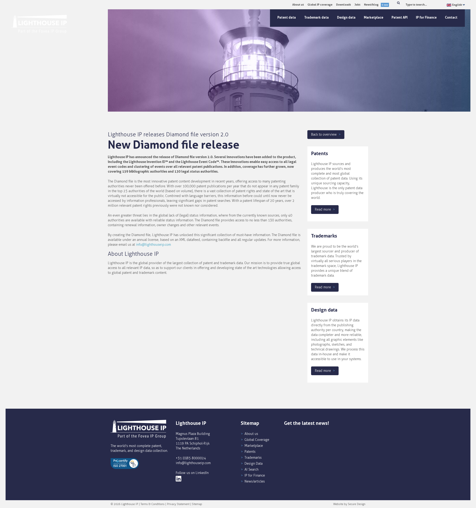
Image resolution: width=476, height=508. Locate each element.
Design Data (254, 463)
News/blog (376, 4)
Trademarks (253, 458)
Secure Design (356, 504)
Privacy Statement (178, 504)
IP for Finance (426, 17)
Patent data (286, 17)
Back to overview (324, 134)
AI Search (251, 469)
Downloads (343, 4)
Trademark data (316, 17)
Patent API (400, 17)
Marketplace (373, 17)
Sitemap (197, 504)
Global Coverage (257, 440)
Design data (346, 17)
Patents (250, 452)
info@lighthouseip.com (153, 245)
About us (298, 4)
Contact (451, 17)
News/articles (255, 481)
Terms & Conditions (153, 504)
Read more (323, 209)
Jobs (357, 4)
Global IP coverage (320, 4)
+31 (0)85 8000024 (191, 458)
